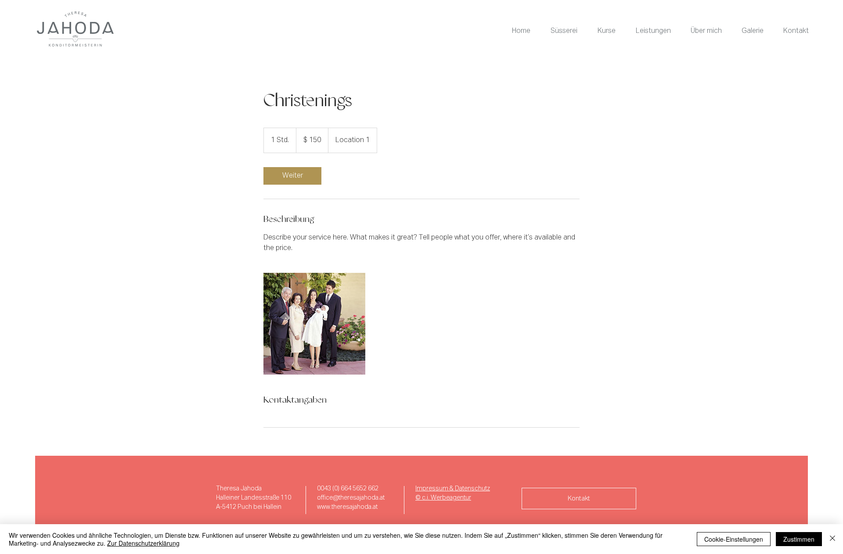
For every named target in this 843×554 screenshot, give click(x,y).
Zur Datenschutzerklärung (143, 543)
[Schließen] (832, 539)
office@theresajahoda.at (351, 498)
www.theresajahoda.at (347, 507)
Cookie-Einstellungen (733, 539)
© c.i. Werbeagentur (443, 498)
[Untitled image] (314, 324)
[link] (292, 176)
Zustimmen (798, 539)
